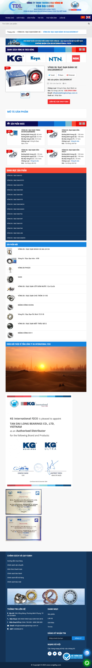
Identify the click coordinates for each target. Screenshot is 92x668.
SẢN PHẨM (31, 18)
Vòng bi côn (35, 161)
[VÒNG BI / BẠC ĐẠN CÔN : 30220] (53, 134)
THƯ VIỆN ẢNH (51, 18)
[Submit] (88, 23)
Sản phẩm (51, 614)
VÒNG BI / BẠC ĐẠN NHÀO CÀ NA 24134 (34, 249)
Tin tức (50, 627)
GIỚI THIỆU (20, 18)
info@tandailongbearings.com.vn (65, 93)
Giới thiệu (51, 622)
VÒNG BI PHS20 (24, 268)
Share (61, 75)
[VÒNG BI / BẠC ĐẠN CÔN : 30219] (13, 154)
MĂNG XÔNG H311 (25, 333)
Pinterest (71, 75)
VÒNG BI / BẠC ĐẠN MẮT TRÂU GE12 (32, 324)
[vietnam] (82, 17)
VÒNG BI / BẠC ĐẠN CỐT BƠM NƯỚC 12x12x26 (36, 286)
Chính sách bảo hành (14, 573)
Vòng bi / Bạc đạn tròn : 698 (28, 258)
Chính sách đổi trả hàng (15, 578)
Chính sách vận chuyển (15, 565)
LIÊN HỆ (62, 18)
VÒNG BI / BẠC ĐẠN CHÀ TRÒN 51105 (33, 296)
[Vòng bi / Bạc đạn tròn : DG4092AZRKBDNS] (13, 133)
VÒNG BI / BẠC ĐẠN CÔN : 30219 (30, 151)
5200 (20, 277)
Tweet (52, 75)
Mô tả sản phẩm (17, 111)
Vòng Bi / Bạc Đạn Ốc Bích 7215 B (31, 314)
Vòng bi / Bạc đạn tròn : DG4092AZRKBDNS (31, 131)
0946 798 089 (27, 622)
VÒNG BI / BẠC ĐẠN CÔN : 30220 (71, 131)
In (65, 83)
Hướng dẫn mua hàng (15, 561)
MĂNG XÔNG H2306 (26, 305)
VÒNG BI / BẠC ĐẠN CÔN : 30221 (71, 151)
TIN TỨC (41, 18)
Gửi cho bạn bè (55, 83)
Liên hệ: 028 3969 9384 (58, 102)
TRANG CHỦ (9, 18)
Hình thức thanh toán (14, 569)
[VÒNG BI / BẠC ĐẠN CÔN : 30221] (53, 154)
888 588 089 (38, 622)
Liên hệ (50, 618)
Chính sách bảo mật (14, 582)
